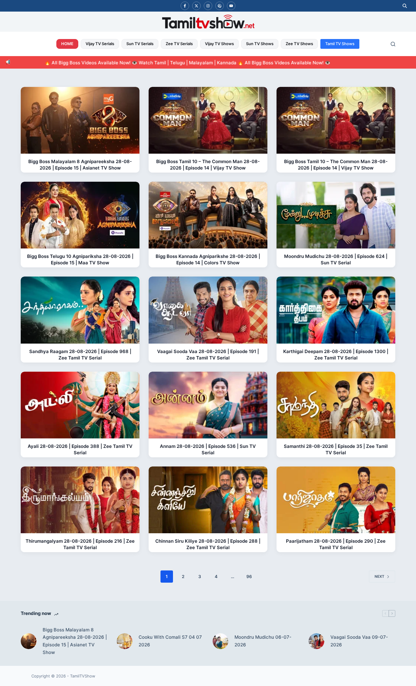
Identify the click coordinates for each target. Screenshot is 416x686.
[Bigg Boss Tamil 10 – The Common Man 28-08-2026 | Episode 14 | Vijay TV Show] (208, 120)
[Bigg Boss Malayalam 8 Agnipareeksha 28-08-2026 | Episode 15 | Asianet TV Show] (80, 120)
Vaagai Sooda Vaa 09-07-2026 (359, 641)
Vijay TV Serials (100, 43)
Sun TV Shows (259, 43)
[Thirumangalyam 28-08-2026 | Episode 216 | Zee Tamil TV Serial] (80, 499)
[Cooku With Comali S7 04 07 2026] (124, 641)
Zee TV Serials (179, 43)
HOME (67, 43)
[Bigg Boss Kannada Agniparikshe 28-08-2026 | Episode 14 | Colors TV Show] (208, 215)
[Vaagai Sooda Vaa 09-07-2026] (316, 641)
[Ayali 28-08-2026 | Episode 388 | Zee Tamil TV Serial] (80, 405)
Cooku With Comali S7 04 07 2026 (170, 641)
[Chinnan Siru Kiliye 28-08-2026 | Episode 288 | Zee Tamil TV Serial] (208, 499)
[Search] (393, 44)
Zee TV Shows (299, 43)
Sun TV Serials (139, 43)
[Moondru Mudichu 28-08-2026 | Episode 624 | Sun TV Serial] (336, 215)
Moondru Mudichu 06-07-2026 (262, 641)
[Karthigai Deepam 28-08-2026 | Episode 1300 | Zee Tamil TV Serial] (336, 310)
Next (379, 576)
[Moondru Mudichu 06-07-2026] (220, 641)
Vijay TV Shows (219, 43)
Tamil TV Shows (339, 43)
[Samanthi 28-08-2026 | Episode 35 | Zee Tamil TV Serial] (336, 405)
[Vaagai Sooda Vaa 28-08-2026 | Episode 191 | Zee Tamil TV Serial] (208, 310)
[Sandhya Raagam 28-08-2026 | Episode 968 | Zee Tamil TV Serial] (80, 310)
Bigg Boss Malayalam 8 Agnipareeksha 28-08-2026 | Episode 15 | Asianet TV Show (75, 641)
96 (249, 576)
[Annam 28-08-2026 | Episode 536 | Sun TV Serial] (208, 405)
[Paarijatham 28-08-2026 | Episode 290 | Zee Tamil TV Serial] (336, 499)
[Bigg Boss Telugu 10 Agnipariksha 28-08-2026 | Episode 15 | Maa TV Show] (80, 215)
